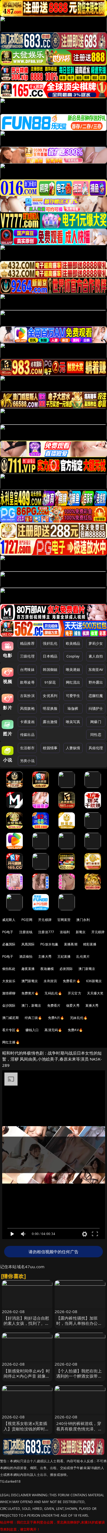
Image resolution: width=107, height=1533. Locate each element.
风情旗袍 (27, 708)
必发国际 (66, 968)
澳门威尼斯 (10, 1017)
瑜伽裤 (72, 708)
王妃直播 (64, 956)
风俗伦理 (96, 747)
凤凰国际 (28, 944)
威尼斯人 (9, 919)
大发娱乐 (9, 981)
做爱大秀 (73, 1005)
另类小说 (27, 760)
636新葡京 (94, 981)
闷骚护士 (96, 708)
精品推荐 (27, 643)
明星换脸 (50, 708)
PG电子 (7, 932)
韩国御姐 (50, 669)
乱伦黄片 (83, 956)
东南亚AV (95, 669)
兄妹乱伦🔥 (79, 1017)
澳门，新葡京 (31, 1005)
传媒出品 (27, 734)
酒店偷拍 (26, 956)
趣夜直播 (28, 968)
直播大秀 (92, 1005)
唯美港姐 (73, 669)
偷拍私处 (9, 968)
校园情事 (50, 747)
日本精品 (50, 656)
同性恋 (95, 734)
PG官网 (27, 919)
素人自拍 (96, 656)
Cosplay (73, 656)
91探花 (50, 682)
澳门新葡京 (86, 968)
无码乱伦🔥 (53, 993)
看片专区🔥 (11, 1030)
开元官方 (74, 993)
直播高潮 (70, 944)
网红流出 (73, 682)
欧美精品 (73, 643)
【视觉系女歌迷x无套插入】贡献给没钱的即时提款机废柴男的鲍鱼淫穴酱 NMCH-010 (26, 1431)
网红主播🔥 (11, 1042)
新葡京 (81, 932)
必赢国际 (9, 944)
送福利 (65, 932)
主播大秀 (45, 956)
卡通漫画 (27, 721)
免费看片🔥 (71, 981)
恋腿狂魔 (96, 695)
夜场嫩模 (47, 968)
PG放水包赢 (49, 944)
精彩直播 (90, 944)
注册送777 (46, 932)
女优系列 (50, 695)
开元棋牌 (45, 919)
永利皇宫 (50, 981)
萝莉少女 (96, 643)
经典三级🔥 (33, 1017)
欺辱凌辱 (27, 682)
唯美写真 (73, 721)
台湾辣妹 (27, 669)
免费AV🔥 (75, 1030)
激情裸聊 (9, 993)
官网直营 (64, 919)
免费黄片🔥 (30, 993)
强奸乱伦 (50, 643)
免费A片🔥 (56, 1017)
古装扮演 (27, 695)
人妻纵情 (73, 747)
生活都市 (27, 747)
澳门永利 (83, 919)
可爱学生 (73, 695)
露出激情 (50, 721)
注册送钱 (26, 932)
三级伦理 (27, 656)
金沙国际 (9, 1005)
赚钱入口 (32, 1030)
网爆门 (95, 721)
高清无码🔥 (53, 1030)
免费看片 (54, 1005)
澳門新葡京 (29, 981)
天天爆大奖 (95, 993)
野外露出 (96, 682)
